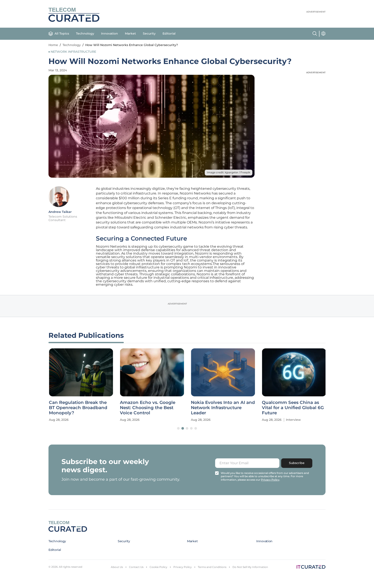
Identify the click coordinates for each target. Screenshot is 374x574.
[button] (178, 428)
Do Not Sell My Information (250, 567)
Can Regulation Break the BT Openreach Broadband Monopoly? (77, 407)
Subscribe (297, 463)
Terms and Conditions (212, 567)
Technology (85, 33)
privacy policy (270, 479)
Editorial (169, 33)
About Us (117, 567)
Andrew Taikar (60, 212)
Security (149, 33)
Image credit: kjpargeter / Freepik (228, 172)
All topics (62, 33)
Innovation (109, 33)
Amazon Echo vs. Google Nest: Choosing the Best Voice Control (147, 407)
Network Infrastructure (73, 52)
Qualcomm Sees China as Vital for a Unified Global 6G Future (292, 407)
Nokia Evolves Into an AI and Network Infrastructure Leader (222, 407)
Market (130, 33)
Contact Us (136, 567)
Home (53, 45)
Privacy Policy (182, 567)
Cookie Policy (158, 567)
